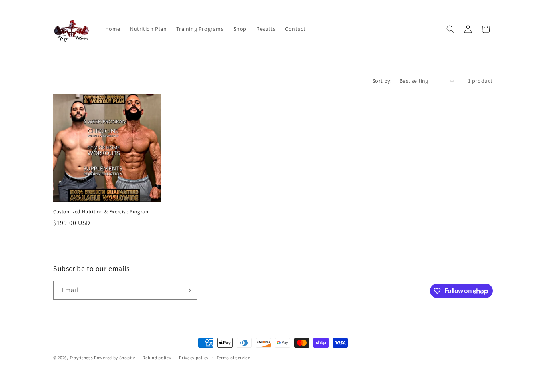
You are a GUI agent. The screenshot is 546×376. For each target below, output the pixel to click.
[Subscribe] (188, 290)
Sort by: (381, 80)
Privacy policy (194, 357)
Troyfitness (81, 357)
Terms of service (233, 357)
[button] (450, 29)
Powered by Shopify (114, 357)
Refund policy (157, 357)
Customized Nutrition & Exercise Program (101, 212)
